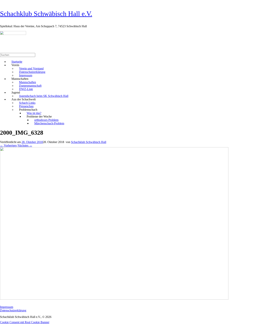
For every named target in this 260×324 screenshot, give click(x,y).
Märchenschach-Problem (49, 123)
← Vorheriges (8, 145)
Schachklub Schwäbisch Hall (88, 142)
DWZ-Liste (26, 89)
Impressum (6, 307)
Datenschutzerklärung (13, 310)
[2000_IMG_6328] (114, 298)
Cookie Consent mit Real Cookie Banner (24, 322)
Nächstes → (25, 145)
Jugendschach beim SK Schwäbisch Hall (43, 96)
